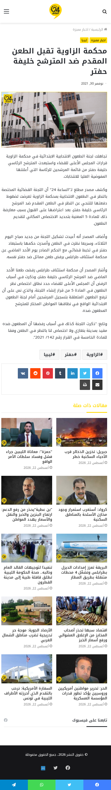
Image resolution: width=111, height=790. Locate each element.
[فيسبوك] (97, 373)
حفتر (69, 355)
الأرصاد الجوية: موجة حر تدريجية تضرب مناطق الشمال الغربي (27, 635)
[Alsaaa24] (55, 11)
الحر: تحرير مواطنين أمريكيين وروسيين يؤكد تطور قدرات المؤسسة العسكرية (82, 693)
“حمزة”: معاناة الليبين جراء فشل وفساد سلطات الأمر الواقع (29, 456)
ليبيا (84, 40)
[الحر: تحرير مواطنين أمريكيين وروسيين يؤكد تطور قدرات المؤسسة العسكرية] (81, 668)
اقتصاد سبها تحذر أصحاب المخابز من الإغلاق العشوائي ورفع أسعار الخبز (83, 635)
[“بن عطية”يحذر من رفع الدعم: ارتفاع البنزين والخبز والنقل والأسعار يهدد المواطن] (26, 490)
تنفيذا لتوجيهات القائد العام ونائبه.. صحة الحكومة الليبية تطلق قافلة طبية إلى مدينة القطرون (28, 575)
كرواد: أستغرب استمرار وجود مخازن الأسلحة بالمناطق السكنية (82, 514)
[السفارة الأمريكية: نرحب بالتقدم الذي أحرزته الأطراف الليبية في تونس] (26, 668)
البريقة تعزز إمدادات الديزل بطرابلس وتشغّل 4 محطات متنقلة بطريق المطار (84, 572)
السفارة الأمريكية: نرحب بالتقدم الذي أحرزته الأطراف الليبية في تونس (28, 693)
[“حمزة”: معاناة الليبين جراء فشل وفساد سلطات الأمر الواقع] (26, 432)
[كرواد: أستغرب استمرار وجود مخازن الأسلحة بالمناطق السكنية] (81, 490)
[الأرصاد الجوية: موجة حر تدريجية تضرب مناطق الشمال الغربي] (26, 610)
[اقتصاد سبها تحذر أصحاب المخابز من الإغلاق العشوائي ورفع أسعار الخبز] (81, 610)
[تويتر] (85, 373)
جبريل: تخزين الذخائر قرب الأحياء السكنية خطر (86, 454)
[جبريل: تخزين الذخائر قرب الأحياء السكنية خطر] (81, 432)
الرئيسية (97, 29)
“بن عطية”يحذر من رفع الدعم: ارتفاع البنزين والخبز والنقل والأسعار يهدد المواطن (27, 514)
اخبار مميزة (80, 29)
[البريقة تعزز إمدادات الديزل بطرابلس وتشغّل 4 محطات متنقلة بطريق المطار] (81, 548)
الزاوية (93, 355)
